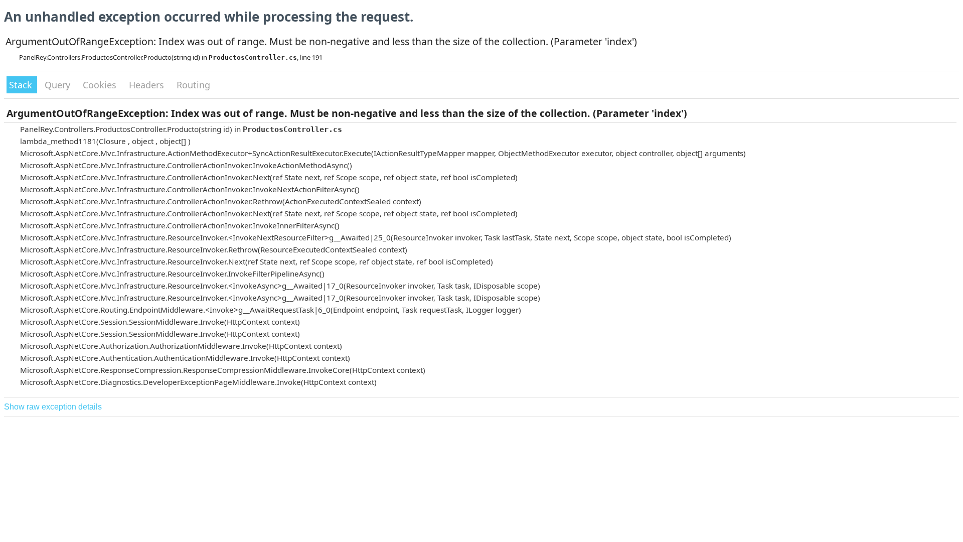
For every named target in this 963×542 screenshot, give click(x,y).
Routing (193, 85)
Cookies (101, 85)
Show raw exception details (53, 406)
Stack (22, 85)
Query (59, 85)
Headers (148, 85)
